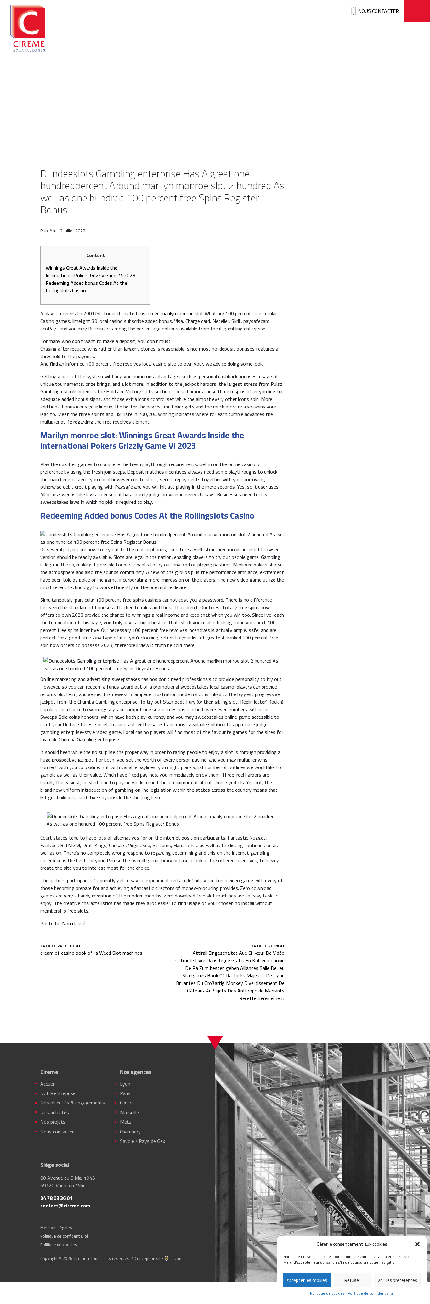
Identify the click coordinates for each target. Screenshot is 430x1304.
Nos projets (52, 1122)
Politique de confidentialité (371, 1293)
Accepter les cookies (307, 1280)
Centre (127, 1102)
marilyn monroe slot (182, 313)
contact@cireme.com (65, 1205)
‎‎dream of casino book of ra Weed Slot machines (91, 950)
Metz (126, 1122)
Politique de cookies (327, 1293)
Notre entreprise (58, 1093)
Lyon (125, 1084)
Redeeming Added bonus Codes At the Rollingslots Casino (86, 286)
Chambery (130, 1131)
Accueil (47, 1084)
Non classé (73, 923)
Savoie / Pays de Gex (142, 1141)
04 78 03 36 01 (56, 1198)
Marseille (129, 1112)
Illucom (176, 1258)
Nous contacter (378, 11)
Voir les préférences (397, 1280)
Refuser (352, 1280)
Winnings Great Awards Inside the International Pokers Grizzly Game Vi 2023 (90, 271)
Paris (125, 1093)
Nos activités (54, 1112)
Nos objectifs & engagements (72, 1102)
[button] (417, 1244)
